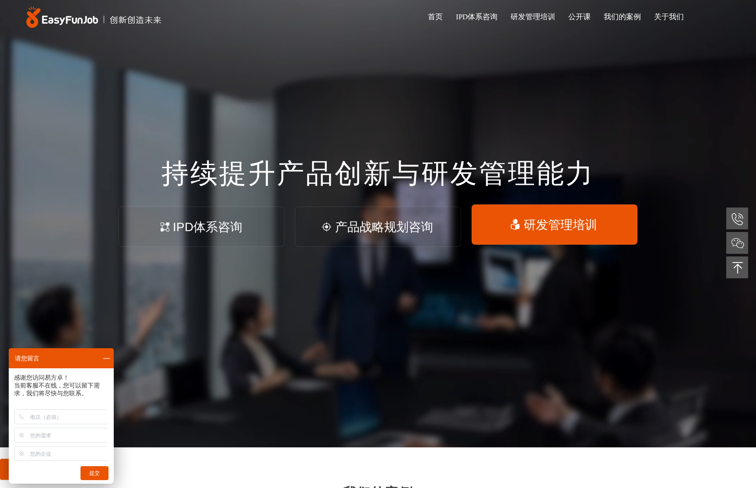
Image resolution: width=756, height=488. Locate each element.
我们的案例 (622, 17)
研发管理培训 (560, 227)
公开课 (579, 17)
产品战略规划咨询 (384, 227)
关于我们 (669, 17)
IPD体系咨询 (207, 225)
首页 (435, 17)
